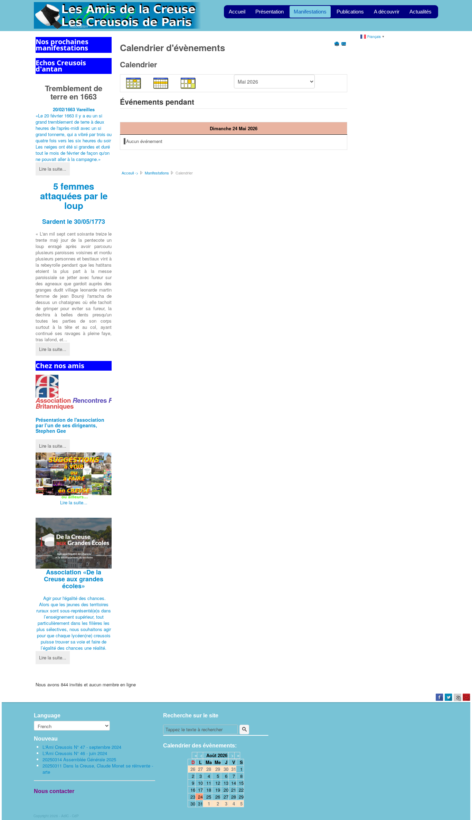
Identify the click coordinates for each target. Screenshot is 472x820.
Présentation (269, 12)
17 (200, 789)
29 (241, 796)
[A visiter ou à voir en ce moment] (74, 475)
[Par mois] (133, 82)
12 (217, 783)
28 (233, 796)
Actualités (420, 12)
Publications (350, 12)
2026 (222, 755)
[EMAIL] (344, 44)
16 (192, 789)
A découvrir (386, 12)
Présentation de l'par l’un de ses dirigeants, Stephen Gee (70, 425)
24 (200, 796)
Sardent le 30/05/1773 (73, 221)
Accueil (237, 12)
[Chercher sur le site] (244, 729)
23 (192, 796)
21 (233, 789)
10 (200, 783)
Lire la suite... (52, 168)
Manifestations (310, 12)
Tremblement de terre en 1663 (73, 92)
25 (208, 796)
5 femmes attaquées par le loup (73, 196)
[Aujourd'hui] (188, 82)
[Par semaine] (161, 82)
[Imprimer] (337, 44)
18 (208, 789)
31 (200, 803)
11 (208, 783)
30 (192, 803)
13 (226, 783)
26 (217, 796)
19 (217, 789)
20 (226, 789)
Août (211, 755)
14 (233, 783)
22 (241, 789)
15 (241, 783)
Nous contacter (54, 791)
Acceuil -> (130, 172)
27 (226, 796)
